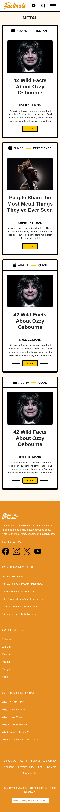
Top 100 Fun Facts (12, 576)
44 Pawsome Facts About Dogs (20, 606)
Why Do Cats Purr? (13, 702)
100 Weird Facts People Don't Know (22, 584)
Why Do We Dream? (13, 709)
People (6, 654)
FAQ (40, 767)
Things (6, 669)
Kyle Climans (30, 105)
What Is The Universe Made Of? (20, 739)
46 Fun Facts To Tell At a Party (19, 614)
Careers (51, 767)
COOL (42, 382)
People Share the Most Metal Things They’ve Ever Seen (30, 204)
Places (6, 661)
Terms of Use (30, 773)
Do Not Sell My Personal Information (30, 800)
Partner (23, 760)
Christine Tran (30, 222)
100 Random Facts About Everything (23, 599)
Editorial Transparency (43, 760)
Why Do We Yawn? (13, 717)
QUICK (42, 265)
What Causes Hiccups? (15, 732)
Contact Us (10, 760)
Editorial (6, 639)
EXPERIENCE (42, 148)
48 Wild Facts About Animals (18, 591)
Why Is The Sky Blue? (14, 724)
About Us (9, 767)
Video (5, 676)
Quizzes (6, 646)
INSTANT (42, 31)
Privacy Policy (26, 767)
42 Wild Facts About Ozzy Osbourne (30, 86)
